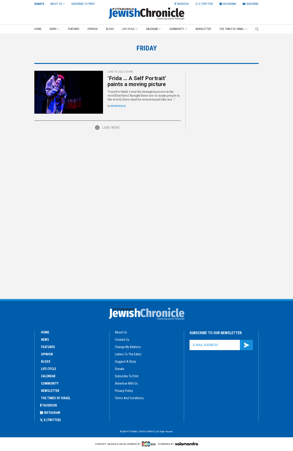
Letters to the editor (128, 354)
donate (119, 369)
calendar (48, 376)
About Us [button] (56, 3)
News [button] (53, 29)
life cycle (48, 369)
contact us (122, 339)
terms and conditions (129, 398)
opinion (47, 354)
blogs (45, 361)
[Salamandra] (186, 443)
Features (73, 29)
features (48, 347)
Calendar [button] (152, 29)
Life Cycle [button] (128, 29)
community (50, 383)
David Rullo (118, 106)
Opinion (92, 29)
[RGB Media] (149, 443)
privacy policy (124, 391)
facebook (50, 405)
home (45, 332)
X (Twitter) (52, 420)
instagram (52, 412)
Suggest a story (125, 361)
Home (37, 29)
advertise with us (126, 383)
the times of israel (56, 398)
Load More (111, 127)
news (45, 339)
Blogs (110, 29)
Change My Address (128, 347)
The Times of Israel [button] (231, 29)
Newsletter (203, 29)
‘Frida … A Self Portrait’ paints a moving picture (137, 81)
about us (121, 332)
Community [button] (176, 29)
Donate (39, 3)
